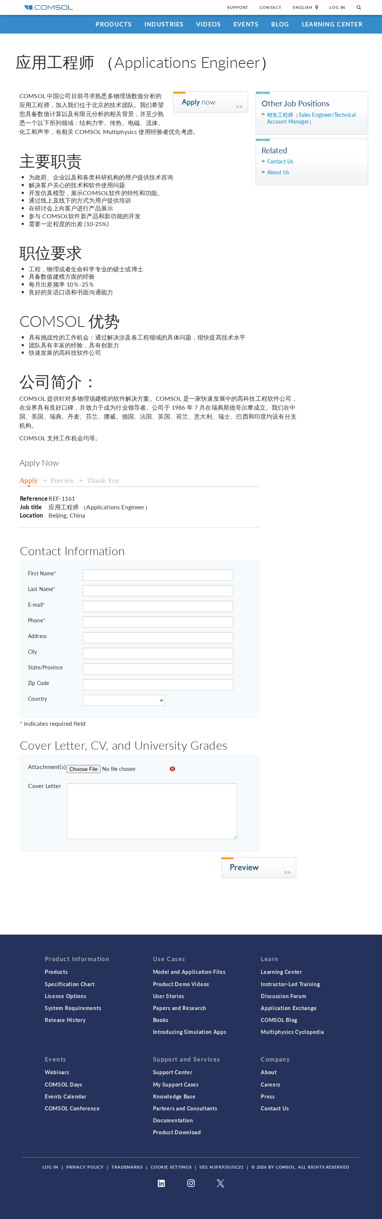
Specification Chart (69, 984)
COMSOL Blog (279, 1019)
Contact (271, 7)
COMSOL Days (63, 1084)
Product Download (177, 1132)
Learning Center (332, 24)
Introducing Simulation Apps (189, 1031)
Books (161, 1019)
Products (114, 24)
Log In (337, 7)
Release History (65, 1019)
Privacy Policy (85, 1167)
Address (37, 636)
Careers (271, 1084)
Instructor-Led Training (290, 984)
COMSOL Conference (72, 1108)
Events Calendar (66, 1096)
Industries (164, 24)
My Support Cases (176, 1084)
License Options (66, 996)
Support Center (172, 1072)
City (32, 651)
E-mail (36, 604)
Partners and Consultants (185, 1108)
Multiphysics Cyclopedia (292, 1031)
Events (246, 24)
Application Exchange (289, 1008)
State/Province (45, 667)
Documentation (173, 1120)
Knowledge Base (174, 1096)
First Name (42, 573)
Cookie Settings (171, 1167)
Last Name (42, 589)
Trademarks (127, 1167)
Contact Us (280, 161)
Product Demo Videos (181, 984)
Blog (280, 24)
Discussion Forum (283, 996)
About (269, 1072)
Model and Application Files (189, 971)
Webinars (57, 1072)
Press (268, 1096)
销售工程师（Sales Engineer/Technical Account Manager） (311, 118)
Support (237, 7)
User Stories (168, 996)
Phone (36, 620)
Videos (208, 24)
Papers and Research (179, 1008)
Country (37, 698)
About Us (278, 172)
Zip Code (38, 683)
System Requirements (73, 1008)
